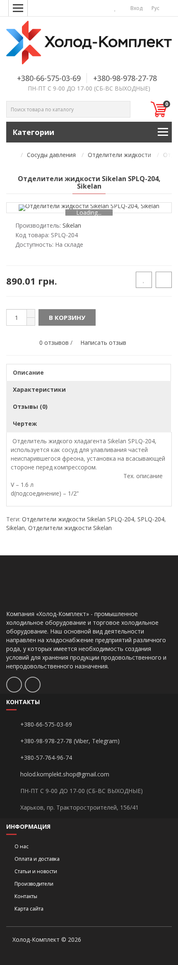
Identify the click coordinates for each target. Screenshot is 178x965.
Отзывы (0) (30, 406)
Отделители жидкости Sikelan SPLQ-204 (78, 519)
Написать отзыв (103, 342)
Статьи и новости (35, 871)
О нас (21, 846)
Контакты (25, 896)
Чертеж (25, 423)
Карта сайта (28, 909)
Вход (135, 8)
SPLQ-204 (150, 519)
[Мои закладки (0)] (115, 8)
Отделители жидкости (119, 155)
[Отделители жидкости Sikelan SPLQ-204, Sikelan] (89, 207)
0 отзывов (54, 342)
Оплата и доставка (37, 859)
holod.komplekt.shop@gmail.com (64, 774)
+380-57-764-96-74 (46, 757)
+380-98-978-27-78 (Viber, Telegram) (70, 741)
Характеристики (39, 389)
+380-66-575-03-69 (49, 78)
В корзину (67, 317)
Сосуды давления (51, 155)
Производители (33, 884)
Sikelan (15, 528)
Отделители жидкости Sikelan (70, 528)
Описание (28, 372)
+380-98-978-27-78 (125, 78)
